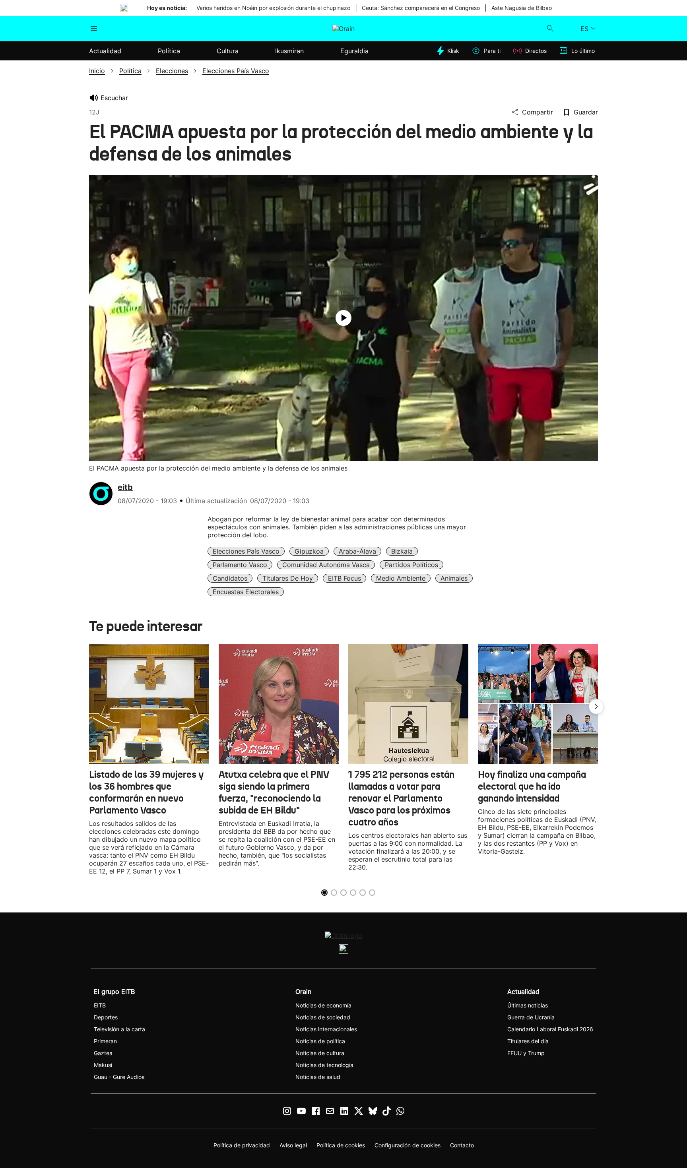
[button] (596, 706)
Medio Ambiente (400, 578)
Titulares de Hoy (287, 578)
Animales (454, 578)
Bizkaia (402, 551)
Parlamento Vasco (240, 565)
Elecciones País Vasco (246, 551)
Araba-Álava (357, 551)
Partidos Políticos (411, 565)
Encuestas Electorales (246, 592)
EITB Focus (344, 578)
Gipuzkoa (309, 551)
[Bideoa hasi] (343, 318)
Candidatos (230, 578)
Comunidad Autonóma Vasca (326, 565)
